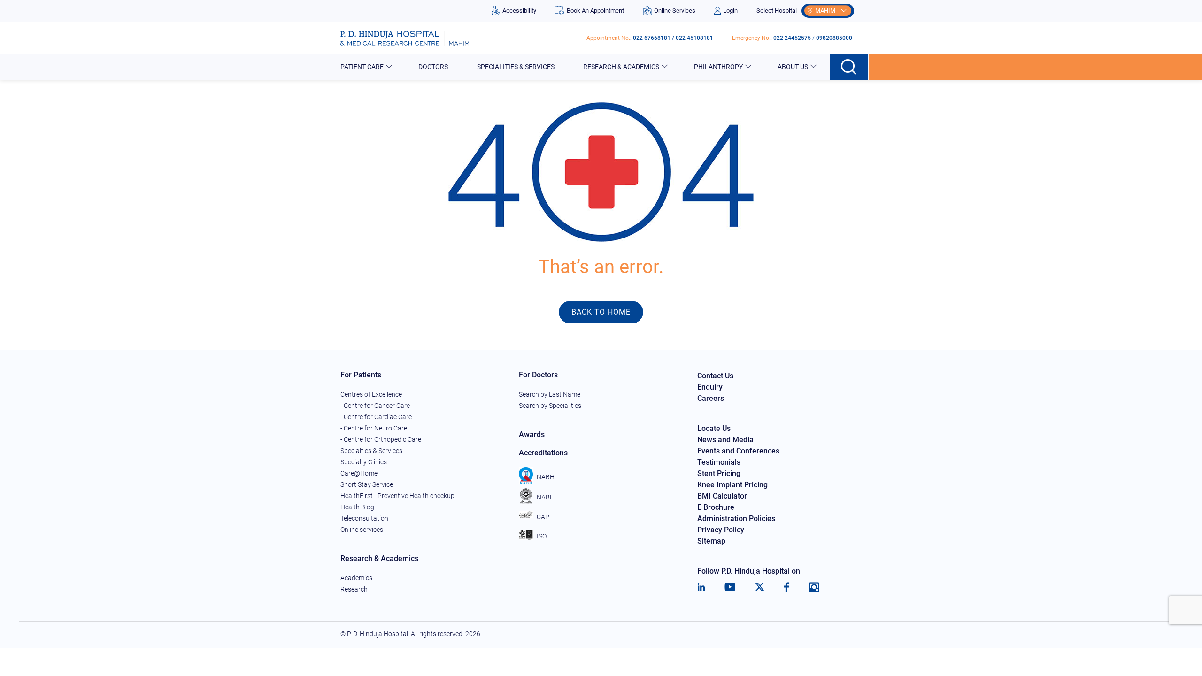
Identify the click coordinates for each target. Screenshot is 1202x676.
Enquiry (710, 387)
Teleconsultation (364, 518)
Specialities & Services (516, 66)
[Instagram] (814, 587)
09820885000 (834, 38)
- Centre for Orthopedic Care (380, 439)
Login (730, 10)
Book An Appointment (595, 10)
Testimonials (718, 462)
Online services (361, 529)
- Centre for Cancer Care (375, 405)
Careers (710, 398)
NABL (545, 497)
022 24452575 (792, 38)
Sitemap (711, 541)
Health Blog (357, 507)
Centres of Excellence (371, 394)
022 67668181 (651, 38)
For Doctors (538, 374)
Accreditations (543, 452)
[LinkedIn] (701, 587)
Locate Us (714, 428)
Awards (532, 434)
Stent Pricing (718, 473)
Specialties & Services (371, 450)
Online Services (674, 10)
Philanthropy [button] (718, 66)
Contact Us (715, 375)
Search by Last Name (549, 394)
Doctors (433, 66)
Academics (356, 578)
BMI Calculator (722, 496)
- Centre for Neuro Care (373, 428)
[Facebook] (787, 587)
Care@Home (359, 473)
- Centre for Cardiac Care (376, 417)
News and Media (725, 439)
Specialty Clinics (363, 462)
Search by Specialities (550, 405)
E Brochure (715, 507)
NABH (546, 477)
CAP (543, 517)
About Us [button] (793, 66)
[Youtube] (730, 587)
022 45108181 (694, 38)
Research (354, 589)
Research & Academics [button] (621, 66)
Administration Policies (736, 518)
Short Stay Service (366, 484)
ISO (542, 536)
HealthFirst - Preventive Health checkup (397, 495)
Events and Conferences (738, 450)
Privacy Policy (720, 529)
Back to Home (601, 311)
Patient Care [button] (362, 66)
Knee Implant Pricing (732, 484)
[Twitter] (760, 587)
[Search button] (849, 67)
